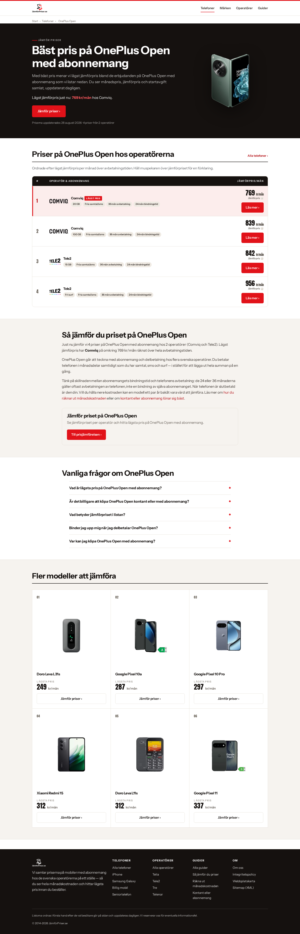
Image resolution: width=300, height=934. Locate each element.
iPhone (117, 874)
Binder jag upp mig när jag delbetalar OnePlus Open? (113, 528)
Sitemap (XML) (243, 888)
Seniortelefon (121, 894)
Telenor (157, 894)
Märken (225, 8)
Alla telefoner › (258, 156)
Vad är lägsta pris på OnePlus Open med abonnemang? (115, 488)
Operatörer (244, 8)
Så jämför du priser (206, 874)
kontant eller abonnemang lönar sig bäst (152, 398)
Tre (154, 888)
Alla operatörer (163, 868)
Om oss (238, 868)
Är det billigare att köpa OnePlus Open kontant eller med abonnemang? (129, 501)
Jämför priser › (49, 111)
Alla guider (200, 868)
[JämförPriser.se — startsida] (39, 8)
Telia (155, 874)
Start (35, 21)
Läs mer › (252, 207)
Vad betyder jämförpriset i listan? (97, 514)
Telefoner (207, 8)
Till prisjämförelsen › (86, 434)
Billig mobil (120, 888)
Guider (263, 8)
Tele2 (156, 881)
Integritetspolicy (244, 874)
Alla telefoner (121, 868)
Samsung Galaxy (124, 881)
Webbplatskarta (244, 881)
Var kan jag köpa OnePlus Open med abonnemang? (112, 541)
